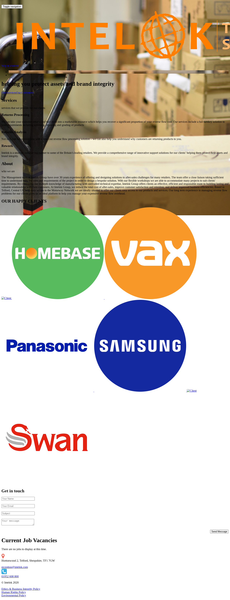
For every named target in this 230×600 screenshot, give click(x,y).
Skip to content (10, 65)
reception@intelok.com (14, 567)
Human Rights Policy (13, 592)
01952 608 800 (10, 576)
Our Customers (24, 92)
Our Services (8, 92)
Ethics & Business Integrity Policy (20, 588)
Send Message (219, 531)
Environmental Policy (13, 595)
